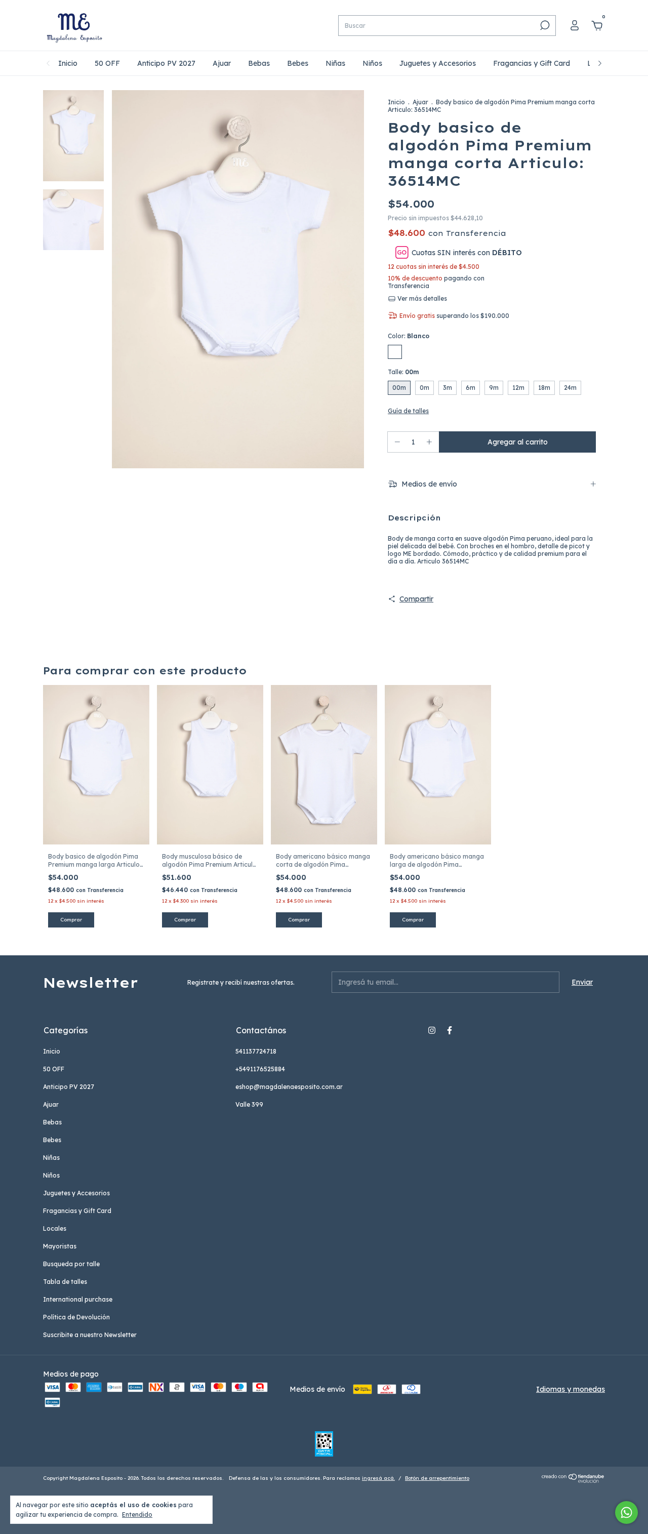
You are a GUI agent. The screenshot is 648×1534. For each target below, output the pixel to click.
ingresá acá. (378, 1478)
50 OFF (107, 63)
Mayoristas (59, 1246)
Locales (54, 1228)
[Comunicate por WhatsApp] (626, 1512)
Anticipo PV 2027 (166, 63)
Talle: (403, 372)
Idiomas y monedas (570, 1389)
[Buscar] (544, 25)
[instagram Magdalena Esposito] (432, 1030)
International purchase (77, 1299)
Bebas (259, 63)
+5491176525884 (260, 1069)
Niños (372, 63)
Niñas (335, 63)
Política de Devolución (76, 1317)
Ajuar (222, 63)
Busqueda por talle (71, 1264)
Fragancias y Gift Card (531, 63)
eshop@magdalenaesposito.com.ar (289, 1087)
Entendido (137, 1514)
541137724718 (255, 1051)
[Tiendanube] (573, 1480)
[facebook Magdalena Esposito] (450, 1030)
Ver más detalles (421, 298)
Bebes (297, 63)
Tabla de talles (65, 1281)
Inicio (67, 63)
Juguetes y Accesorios (437, 63)
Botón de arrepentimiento (437, 1478)
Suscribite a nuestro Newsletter (90, 1335)
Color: (408, 336)
